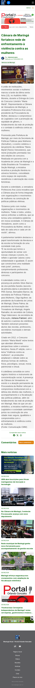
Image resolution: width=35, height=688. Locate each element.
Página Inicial (17, 652)
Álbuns (17, 655)
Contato (17, 670)
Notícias (17, 666)
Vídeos (17, 659)
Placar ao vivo (17, 677)
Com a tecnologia (15, 684)
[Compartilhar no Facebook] (14, 435)
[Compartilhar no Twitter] (17, 435)
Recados (17, 662)
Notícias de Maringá (8, 62)
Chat (17, 673)
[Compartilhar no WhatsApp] (21, 435)
